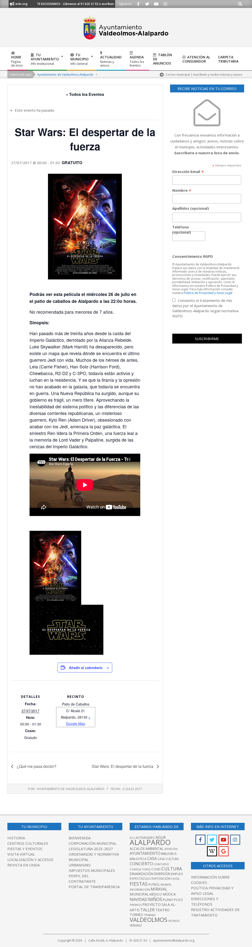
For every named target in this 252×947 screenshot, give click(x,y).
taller (147, 910)
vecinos (174, 921)
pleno (168, 899)
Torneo (136, 915)
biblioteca (138, 859)
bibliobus (169, 853)
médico (156, 894)
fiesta (175, 878)
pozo (178, 900)
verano (136, 925)
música (169, 894)
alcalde (137, 848)
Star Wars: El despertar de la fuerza (123, 766)
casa (152, 858)
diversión (162, 874)
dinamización (141, 874)
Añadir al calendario (86, 667)
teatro (162, 909)
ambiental (155, 848)
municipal (139, 894)
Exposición (161, 878)
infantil (166, 884)
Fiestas (139, 883)
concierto (141, 863)
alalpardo (150, 842)
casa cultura (168, 859)
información (140, 889)
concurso (161, 864)
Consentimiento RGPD (192, 256)
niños (155, 899)
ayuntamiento (145, 853)
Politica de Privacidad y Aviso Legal (208, 293)
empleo (177, 874)
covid (155, 869)
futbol (154, 884)
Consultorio (140, 869)
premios (136, 905)
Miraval (159, 889)
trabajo (150, 915)
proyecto (151, 904)
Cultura (171, 869)
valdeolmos (148, 919)
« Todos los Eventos (85, 94)
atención (170, 849)
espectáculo (140, 879)
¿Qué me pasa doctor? (36, 766)
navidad (138, 899)
